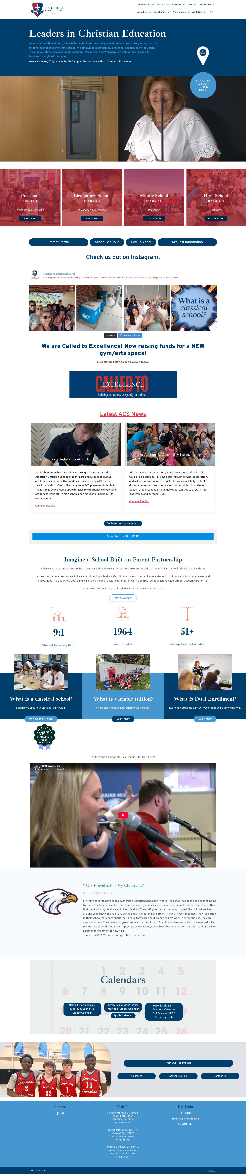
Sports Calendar (123, 1015)
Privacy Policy (38, 1171)
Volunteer (185, 1124)
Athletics (197, 12)
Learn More (123, 719)
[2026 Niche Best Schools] (123, 737)
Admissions (179, 12)
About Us (142, 12)
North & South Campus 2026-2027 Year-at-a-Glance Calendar (82, 1009)
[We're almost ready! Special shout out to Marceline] (99, 308)
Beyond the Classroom (169, 4)
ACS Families (144, 4)
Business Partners (185, 1118)
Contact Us (205, 4)
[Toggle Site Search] (211, 12)
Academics (160, 12)
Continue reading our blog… (123, 523)
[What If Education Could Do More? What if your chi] (194, 308)
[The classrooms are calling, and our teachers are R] (147, 308)
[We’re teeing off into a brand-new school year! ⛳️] (52, 308)
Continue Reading (45, 506)
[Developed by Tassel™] (211, 1171)
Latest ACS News (123, 414)
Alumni (186, 1113)
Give (190, 4)
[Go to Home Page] (48, 9)
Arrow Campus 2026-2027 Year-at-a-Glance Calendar (123, 1007)
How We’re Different (41, 719)
